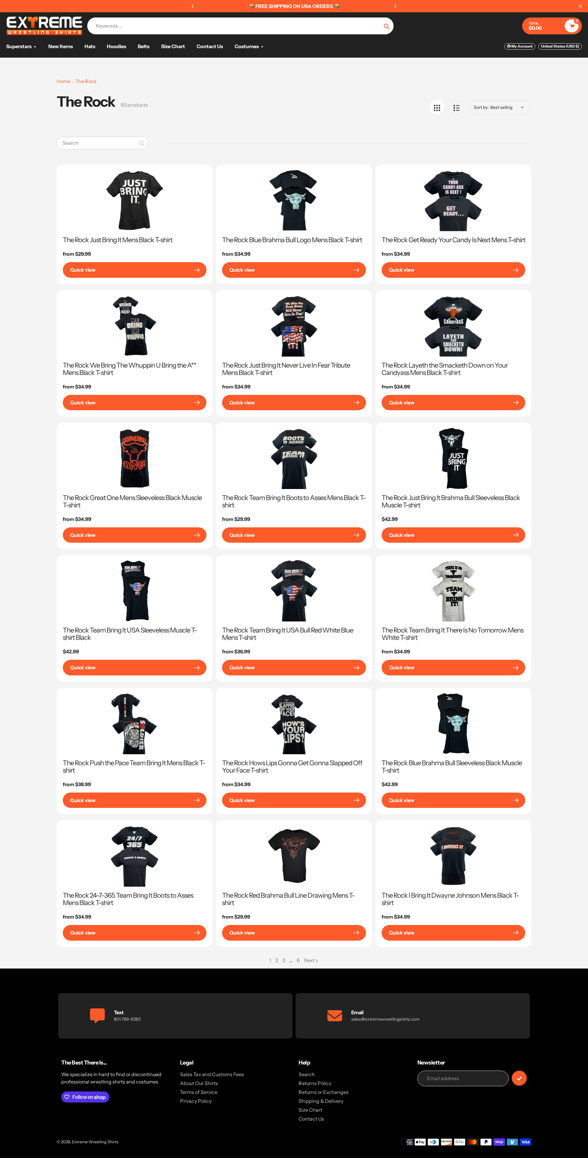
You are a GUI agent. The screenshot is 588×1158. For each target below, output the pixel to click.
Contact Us (311, 1119)
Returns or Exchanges (324, 1092)
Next (309, 960)
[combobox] (103, 143)
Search (307, 1074)
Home (63, 81)
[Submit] (519, 1078)
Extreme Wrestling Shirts (95, 1141)
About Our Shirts (199, 1083)
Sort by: (481, 107)
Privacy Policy (196, 1101)
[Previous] (193, 6)
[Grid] (436, 107)
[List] (456, 107)
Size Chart (310, 1110)
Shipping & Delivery (321, 1101)
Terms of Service (198, 1092)
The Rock (86, 81)
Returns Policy (315, 1083)
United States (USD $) (560, 46)
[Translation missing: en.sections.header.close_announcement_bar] (580, 6)
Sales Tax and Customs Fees (212, 1074)
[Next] (395, 6)
